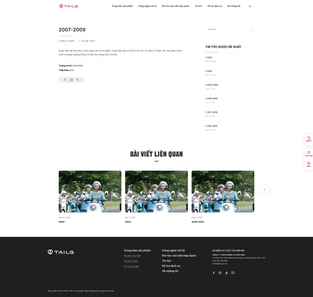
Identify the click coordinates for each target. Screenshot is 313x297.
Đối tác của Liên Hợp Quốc (175, 6)
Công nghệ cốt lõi (147, 6)
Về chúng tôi (233, 6)
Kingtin (103, 291)
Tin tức (198, 6)
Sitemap (110, 291)
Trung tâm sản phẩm (122, 6)
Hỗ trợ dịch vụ (214, 6)
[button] (264, 189)
